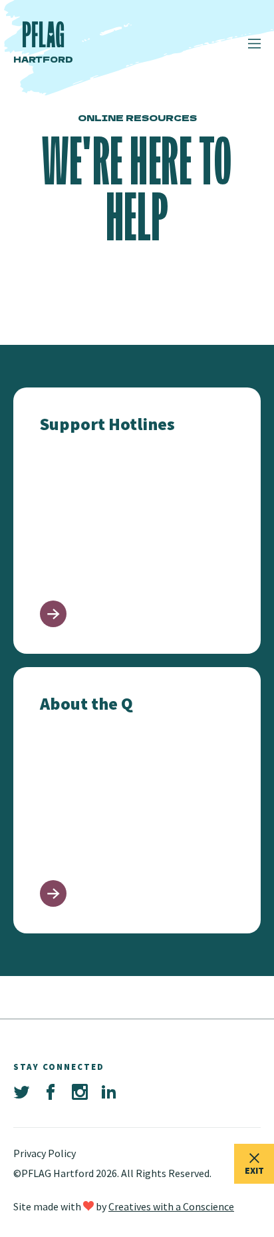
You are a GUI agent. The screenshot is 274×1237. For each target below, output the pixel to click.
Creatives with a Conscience (171, 1206)
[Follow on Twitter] (21, 1093)
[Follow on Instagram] (80, 1093)
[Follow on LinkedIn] (109, 1093)
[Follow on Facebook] (51, 1093)
